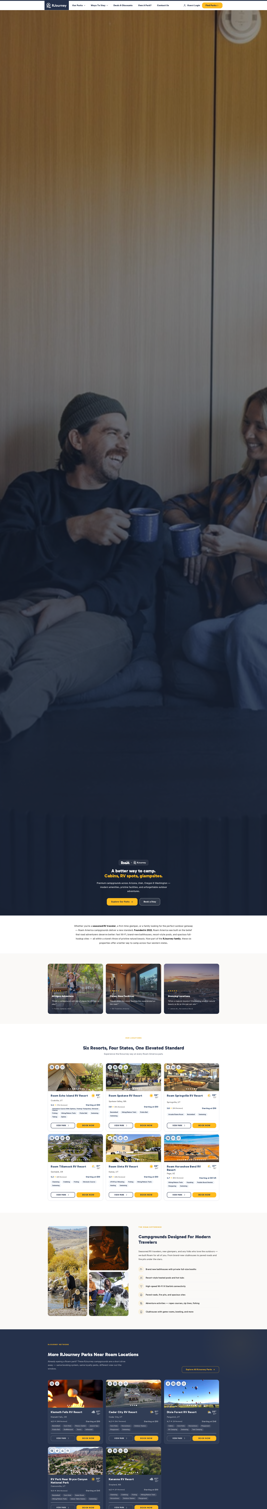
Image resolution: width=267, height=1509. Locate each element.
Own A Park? (144, 5)
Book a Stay (150, 901)
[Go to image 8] (82, 1088)
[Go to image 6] (78, 1088)
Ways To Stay (98, 5)
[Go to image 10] (79, 1159)
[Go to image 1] (68, 1088)
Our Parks (77, 5)
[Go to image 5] (76, 1088)
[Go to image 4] (74, 1088)
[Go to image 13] (85, 1159)
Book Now (88, 1125)
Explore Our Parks (120, 901)
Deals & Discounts (123, 5)
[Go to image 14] (87, 1159)
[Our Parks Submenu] (85, 5)
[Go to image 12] (83, 1159)
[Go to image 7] (80, 1088)
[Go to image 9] (141, 1088)
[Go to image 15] (89, 1159)
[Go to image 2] (70, 1088)
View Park (61, 1125)
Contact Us (163, 5)
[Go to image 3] (72, 1088)
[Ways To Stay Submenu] (108, 5)
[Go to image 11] (81, 1159)
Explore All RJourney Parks (199, 1369)
